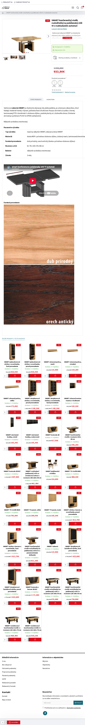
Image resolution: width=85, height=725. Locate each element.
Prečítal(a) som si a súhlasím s (63, 708)
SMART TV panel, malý (52, 510)
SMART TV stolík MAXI (12, 510)
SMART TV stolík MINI (73, 471)
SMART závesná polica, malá (52, 363)
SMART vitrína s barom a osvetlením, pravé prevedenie (73, 512)
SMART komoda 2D (53, 435)
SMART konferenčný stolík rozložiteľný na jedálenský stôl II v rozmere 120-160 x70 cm (73, 590)
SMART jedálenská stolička (52, 472)
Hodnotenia (51, 99)
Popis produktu (35, 99)
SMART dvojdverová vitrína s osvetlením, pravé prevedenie (32, 400)
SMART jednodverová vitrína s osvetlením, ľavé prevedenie (12, 364)
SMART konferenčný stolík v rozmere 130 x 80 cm (73, 437)
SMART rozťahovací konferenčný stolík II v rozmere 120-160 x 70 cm (32, 628)
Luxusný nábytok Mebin (59, 29)
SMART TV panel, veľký (32, 510)
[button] (4, 36)
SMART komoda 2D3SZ (12, 471)
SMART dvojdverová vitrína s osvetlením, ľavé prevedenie (52, 400)
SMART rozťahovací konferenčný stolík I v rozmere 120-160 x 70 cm (12, 628)
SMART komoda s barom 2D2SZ (32, 588)
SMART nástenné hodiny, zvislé (12, 436)
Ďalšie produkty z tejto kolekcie (13, 338)
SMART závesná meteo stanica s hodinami (72, 399)
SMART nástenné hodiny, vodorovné (32, 436)
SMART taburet (52, 546)
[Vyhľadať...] (77, 8)
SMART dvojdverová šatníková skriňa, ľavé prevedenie (72, 548)
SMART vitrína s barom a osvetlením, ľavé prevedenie (12, 548)
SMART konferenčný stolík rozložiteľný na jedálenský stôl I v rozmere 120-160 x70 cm (52, 590)
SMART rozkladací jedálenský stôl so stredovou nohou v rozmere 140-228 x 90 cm (32, 474)
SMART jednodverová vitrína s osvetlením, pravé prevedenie (32, 364)
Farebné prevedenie (58, 78)
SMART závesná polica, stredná (72, 363)
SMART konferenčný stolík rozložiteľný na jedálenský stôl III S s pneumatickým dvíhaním (32, 550)
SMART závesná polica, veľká (12, 399)
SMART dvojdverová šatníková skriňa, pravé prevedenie (12, 589)
